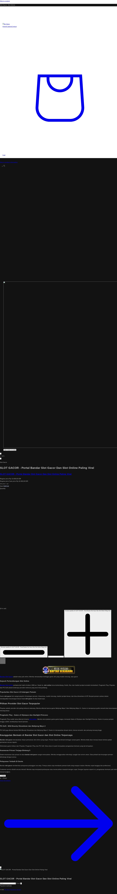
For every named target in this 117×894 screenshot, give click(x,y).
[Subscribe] (21, 883)
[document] (58, 870)
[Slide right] (0, 458)
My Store (7, 889)
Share (3, 775)
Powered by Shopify (15, 889)
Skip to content (5, 1)
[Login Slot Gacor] (58, 670)
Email (18, 883)
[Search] (58, 35)
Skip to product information (9, 162)
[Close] (0, 867)
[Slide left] (0, 454)
